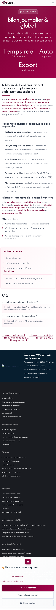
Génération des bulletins (11, 476)
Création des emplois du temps (14, 458)
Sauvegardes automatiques (12, 549)
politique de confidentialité (12, 581)
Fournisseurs (6, 444)
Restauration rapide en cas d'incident (16, 553)
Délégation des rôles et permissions (15, 533)
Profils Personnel (8, 433)
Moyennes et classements (11, 472)
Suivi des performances (11, 441)
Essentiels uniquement (28, 595)
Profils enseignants (9, 430)
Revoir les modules (41, 335)
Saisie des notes (8, 465)
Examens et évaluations (11, 461)
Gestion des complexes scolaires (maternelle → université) (24, 525)
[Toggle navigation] (52, 3)
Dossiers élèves (7, 398)
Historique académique (11, 409)
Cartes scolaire (7, 413)
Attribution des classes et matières (15, 437)
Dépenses (5, 508)
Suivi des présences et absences (14, 402)
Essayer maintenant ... (16, 338)
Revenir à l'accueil (14, 335)
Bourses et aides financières (12, 501)
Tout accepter (29, 588)
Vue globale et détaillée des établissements (18, 536)
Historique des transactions (12, 505)
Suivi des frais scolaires (11, 498)
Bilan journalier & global (11, 512)
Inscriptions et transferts (11, 406)
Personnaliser (29, 603)
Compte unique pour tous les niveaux (16, 529)
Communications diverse (11, 417)
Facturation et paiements (11, 494)
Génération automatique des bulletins (16, 468)
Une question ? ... (20, 341)
